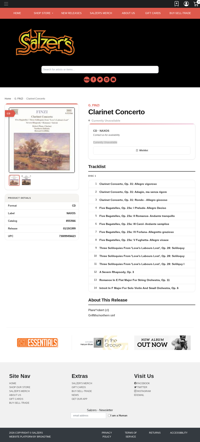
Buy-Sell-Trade (180, 13)
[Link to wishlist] (176, 4)
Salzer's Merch (101, 13)
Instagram (144, 391)
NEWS (75, 395)
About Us (128, 13)
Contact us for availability (106, 135)
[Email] (113, 79)
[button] (43, 13)
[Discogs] (86, 79)
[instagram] (106, 79)
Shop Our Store (19, 387)
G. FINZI (18, 98)
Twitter (142, 387)
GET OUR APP (79, 399)
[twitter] (100, 79)
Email (140, 395)
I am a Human (119, 415)
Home (8, 98)
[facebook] (93, 79)
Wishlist (143, 150)
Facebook (143, 383)
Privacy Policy (107, 434)
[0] (196, 5)
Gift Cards (153, 13)
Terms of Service (131, 434)
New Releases (71, 13)
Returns (155, 432)
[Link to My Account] (186, 4)
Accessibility (179, 432)
